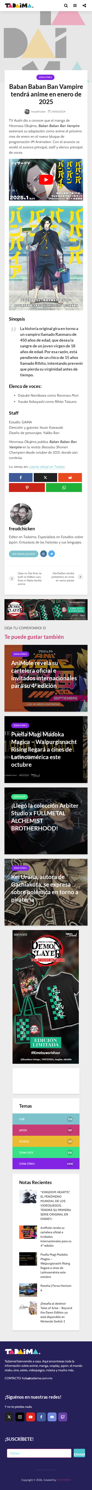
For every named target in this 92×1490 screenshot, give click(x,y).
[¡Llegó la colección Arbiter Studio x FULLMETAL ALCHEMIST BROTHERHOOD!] (46, 820)
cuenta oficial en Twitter (47, 467)
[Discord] (52, 1416)
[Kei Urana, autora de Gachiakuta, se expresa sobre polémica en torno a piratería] (46, 892)
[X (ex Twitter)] (9, 1416)
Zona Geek (19, 796)
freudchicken (38, 111)
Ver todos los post (23, 554)
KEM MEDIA (64, 1480)
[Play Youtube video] (46, 180)
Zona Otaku (45, 77)
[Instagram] (19, 1416)
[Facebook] (41, 1416)
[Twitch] (62, 1416)
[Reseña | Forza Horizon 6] (28, 1290)
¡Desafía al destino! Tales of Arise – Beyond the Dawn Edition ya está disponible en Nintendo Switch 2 (56, 1312)
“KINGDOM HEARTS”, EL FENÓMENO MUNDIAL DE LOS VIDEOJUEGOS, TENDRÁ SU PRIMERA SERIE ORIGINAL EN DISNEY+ (55, 1205)
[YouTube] (30, 1416)
